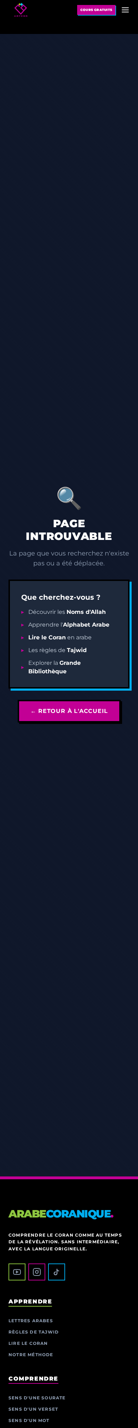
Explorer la (54, 667)
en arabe (60, 637)
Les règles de (57, 650)
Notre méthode (30, 1354)
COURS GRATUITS (96, 10)
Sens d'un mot (29, 1420)
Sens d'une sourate (37, 1397)
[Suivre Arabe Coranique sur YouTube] (16, 1271)
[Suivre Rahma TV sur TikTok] (56, 1271)
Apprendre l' (68, 624)
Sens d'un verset (33, 1409)
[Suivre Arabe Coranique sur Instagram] (36, 1271)
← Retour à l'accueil (69, 711)
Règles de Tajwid (33, 1332)
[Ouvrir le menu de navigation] (125, 10)
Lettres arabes (30, 1320)
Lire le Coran (28, 1343)
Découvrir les (67, 612)
